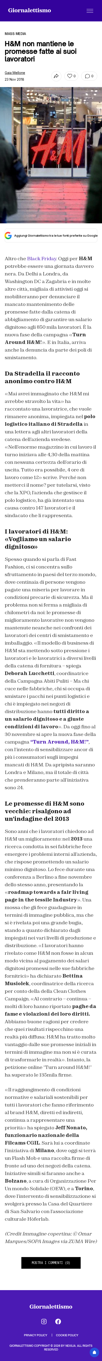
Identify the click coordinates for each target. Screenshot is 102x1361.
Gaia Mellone (15, 73)
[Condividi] (56, 76)
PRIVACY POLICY (36, 1335)
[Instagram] (44, 1321)
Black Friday (41, 258)
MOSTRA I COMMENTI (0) (51, 1263)
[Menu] (90, 10)
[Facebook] (58, 1321)
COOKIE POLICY (67, 1335)
